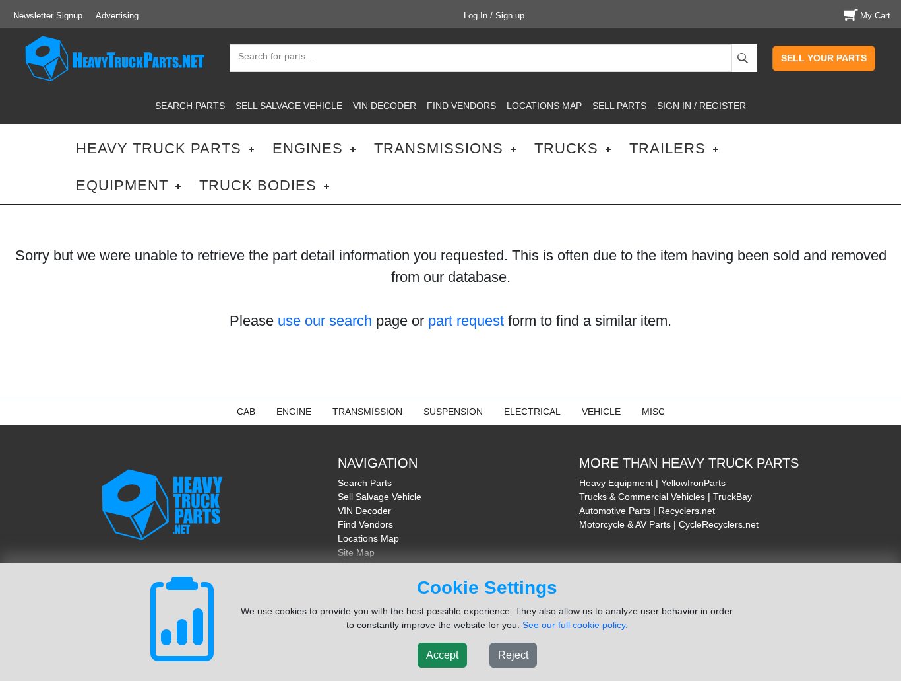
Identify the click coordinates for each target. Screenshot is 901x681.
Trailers (667, 148)
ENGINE (293, 411)
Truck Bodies (258, 185)
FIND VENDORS (461, 105)
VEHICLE (601, 411)
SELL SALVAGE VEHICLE (288, 105)
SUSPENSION (453, 411)
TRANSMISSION (367, 411)
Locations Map (368, 538)
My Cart (875, 15)
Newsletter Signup (47, 15)
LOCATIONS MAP (544, 105)
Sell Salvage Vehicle (379, 496)
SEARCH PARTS (190, 105)
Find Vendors (365, 524)
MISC (653, 411)
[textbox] (269, 57)
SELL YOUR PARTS (824, 58)
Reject (513, 655)
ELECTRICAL (532, 411)
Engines (307, 148)
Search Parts (365, 483)
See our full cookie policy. (575, 625)
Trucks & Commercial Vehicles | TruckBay (665, 496)
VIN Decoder (364, 510)
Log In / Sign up (494, 15)
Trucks (566, 148)
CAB (246, 411)
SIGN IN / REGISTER (701, 105)
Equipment (122, 185)
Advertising (117, 15)
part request (466, 320)
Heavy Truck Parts (158, 148)
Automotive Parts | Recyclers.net (647, 510)
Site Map (356, 552)
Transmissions (438, 148)
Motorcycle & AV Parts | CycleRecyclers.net (669, 524)
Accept (442, 655)
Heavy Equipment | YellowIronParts (652, 483)
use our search (325, 320)
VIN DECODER (384, 105)
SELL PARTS (619, 105)
